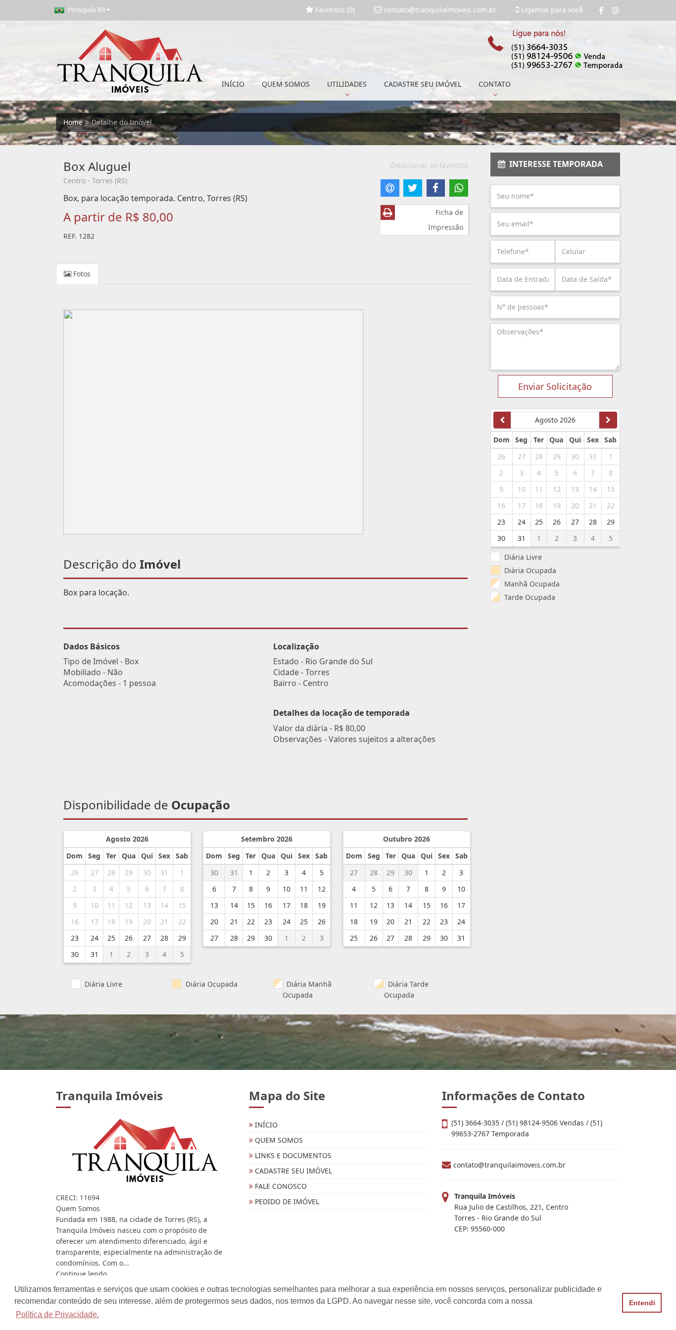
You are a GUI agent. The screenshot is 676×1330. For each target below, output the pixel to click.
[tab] (555, 164)
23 (75, 938)
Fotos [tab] (81, 273)
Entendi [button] (642, 1303)
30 (147, 872)
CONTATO (495, 84)
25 (111, 938)
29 (129, 872)
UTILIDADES (347, 84)
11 (111, 905)
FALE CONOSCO (280, 1186)
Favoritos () (334, 9)
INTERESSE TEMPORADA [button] (554, 164)
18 (111, 921)
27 (94, 872)
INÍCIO (233, 84)
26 (75, 872)
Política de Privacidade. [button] (57, 1314)
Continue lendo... (84, 1273)
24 (94, 938)
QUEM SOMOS (286, 84)
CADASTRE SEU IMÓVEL (422, 84)
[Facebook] (601, 10)
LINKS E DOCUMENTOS (292, 1155)
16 (75, 921)
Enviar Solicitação (555, 386)
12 (129, 905)
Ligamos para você (551, 9)
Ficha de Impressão (445, 220)
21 (164, 921)
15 (182, 905)
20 (147, 921)
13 (147, 905)
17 (94, 921)
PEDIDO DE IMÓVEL (286, 1201)
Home (73, 122)
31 (164, 872)
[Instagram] (615, 10)
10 (94, 905)
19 (129, 921)
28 (111, 872)
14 (164, 905)
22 (182, 921)
